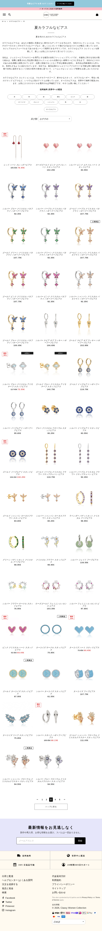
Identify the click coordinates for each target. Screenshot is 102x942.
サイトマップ (59, 888)
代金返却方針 (59, 876)
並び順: (34, 119)
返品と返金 (7, 888)
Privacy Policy (87, 897)
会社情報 (56, 905)
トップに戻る (51, 807)
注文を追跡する (10, 884)
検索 (4, 892)
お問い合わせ (59, 892)
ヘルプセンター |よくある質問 (17, 880)
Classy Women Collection (73, 908)
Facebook (10, 898)
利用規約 (56, 880)
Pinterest (9, 906)
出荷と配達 (7, 876)
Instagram (10, 910)
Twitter (8, 902)
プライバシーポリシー (63, 884)
